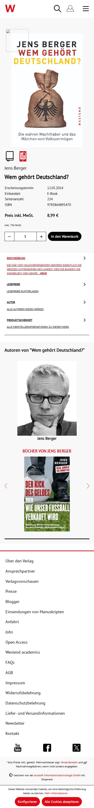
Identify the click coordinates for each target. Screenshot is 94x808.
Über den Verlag (19, 560)
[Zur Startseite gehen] (19, 8)
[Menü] (85, 9)
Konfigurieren (27, 802)
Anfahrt (12, 621)
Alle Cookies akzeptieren (62, 802)
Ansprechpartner (20, 571)
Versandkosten (69, 762)
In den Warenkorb (64, 236)
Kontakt (12, 733)
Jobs (9, 632)
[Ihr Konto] (70, 9)
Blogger (12, 601)
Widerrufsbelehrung (23, 692)
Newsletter (14, 723)
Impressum (15, 682)
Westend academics (22, 652)
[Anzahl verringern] (9, 236)
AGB (9, 672)
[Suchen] (57, 8)
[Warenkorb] (79, 8)
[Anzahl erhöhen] (41, 236)
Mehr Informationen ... (57, 793)
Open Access (16, 642)
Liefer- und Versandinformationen (35, 713)
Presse (11, 591)
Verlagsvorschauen (22, 581)
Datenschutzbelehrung (25, 703)
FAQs (10, 662)
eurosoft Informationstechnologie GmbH (57, 775)
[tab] (47, 265)
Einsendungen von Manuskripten (34, 611)
